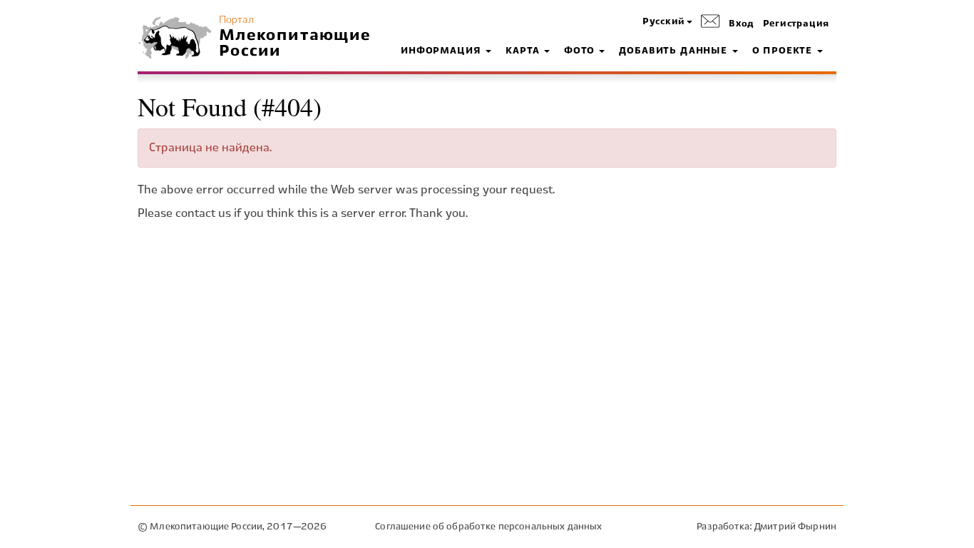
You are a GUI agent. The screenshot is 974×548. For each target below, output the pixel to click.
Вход (741, 24)
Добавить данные (674, 51)
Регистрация (796, 24)
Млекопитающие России (295, 44)
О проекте (784, 51)
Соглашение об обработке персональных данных (488, 527)
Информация (442, 51)
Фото (581, 51)
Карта (524, 51)
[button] (667, 22)
